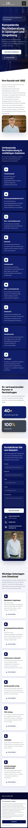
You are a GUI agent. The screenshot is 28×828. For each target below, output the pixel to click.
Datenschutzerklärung (7, 825)
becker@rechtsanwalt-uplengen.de (15, 527)
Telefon (6, 487)
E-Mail (5, 479)
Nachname (6, 471)
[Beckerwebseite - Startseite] (8, 3)
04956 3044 (12, 522)
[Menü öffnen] (24, 3)
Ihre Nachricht (7, 494)
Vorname (6, 464)
